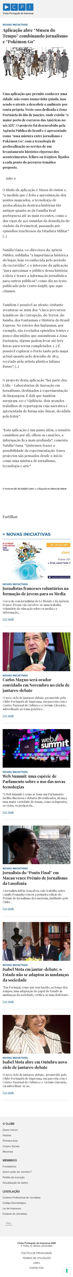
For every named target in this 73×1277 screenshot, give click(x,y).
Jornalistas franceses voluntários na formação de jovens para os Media (36, 591)
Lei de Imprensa (12, 1208)
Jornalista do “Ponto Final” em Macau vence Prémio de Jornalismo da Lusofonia (35, 878)
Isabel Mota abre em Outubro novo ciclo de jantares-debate (35, 1064)
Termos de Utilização (37, 1258)
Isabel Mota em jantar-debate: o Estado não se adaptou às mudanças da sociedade (36, 975)
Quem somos (10, 1129)
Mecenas (8, 1151)
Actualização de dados (15, 1182)
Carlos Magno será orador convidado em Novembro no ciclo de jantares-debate (36, 685)
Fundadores (9, 1166)
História (7, 1135)
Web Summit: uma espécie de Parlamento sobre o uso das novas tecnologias (34, 781)
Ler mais (8, 619)
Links (36, 1263)
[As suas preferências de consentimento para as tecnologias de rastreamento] (66, 1270)
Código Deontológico (14, 1202)
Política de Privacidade (36, 1253)
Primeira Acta (10, 1140)
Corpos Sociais (11, 1146)
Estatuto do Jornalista (15, 1213)
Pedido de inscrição (14, 1177)
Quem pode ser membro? (17, 1171)
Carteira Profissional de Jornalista (21, 1197)
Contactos (36, 1268)
